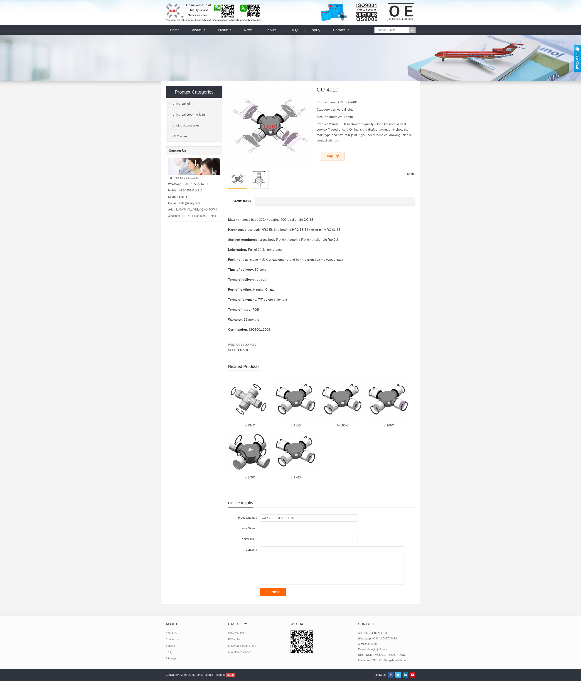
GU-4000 (250, 344)
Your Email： (250, 539)
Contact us (341, 30)
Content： (252, 549)
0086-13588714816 (196, 184)
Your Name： (249, 528)
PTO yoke (180, 136)
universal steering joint (189, 114)
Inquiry (315, 30)
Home (174, 30)
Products (224, 30)
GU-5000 (243, 350)
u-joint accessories (186, 125)
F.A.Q (293, 30)
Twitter (398, 675)
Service (271, 30)
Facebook (391, 675)
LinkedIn (405, 675)
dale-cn (183, 196)
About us (198, 30)
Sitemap (171, 658)
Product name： (248, 517)
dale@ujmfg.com (189, 203)
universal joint (343, 109)
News (248, 30)
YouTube (412, 675)
